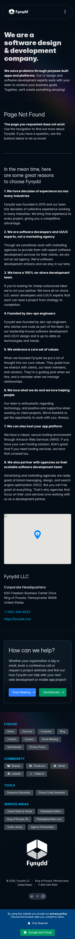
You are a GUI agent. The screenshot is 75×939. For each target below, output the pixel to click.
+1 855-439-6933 (17, 612)
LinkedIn (16, 773)
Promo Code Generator (52, 792)
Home (10, 731)
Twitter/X (39, 773)
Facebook (39, 766)
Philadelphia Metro (51, 811)
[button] (37, 932)
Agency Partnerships (42, 827)
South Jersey (14, 827)
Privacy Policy (38, 747)
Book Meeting (50, 739)
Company (46, 731)
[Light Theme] (37, 896)
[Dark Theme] (43, 896)
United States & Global (19, 811)
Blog (62, 731)
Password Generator (18, 792)
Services (27, 731)
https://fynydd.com (17, 619)
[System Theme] (31, 896)
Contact (11, 739)
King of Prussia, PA (17, 819)
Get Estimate (14, 747)
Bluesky (16, 766)
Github (61, 766)
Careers (29, 739)
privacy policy (58, 913)
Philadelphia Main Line (49, 819)
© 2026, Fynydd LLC (18, 880)
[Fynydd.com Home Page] (19, 11)
